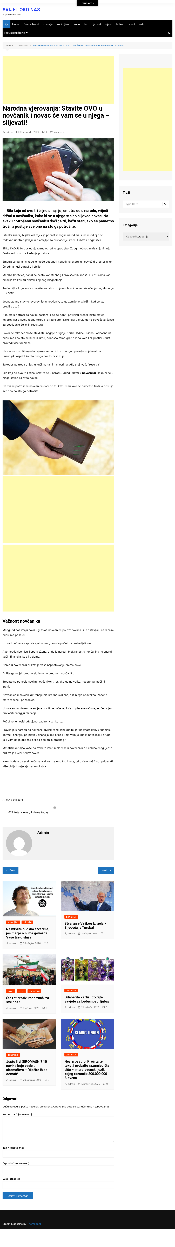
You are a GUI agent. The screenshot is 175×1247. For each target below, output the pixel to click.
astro (142, 24)
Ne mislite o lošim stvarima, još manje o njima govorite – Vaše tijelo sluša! (28, 933)
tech (86, 24)
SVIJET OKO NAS (21, 9)
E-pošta (16, 1163)
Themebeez (34, 1223)
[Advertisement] (58, 80)
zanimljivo (63, 24)
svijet (10, 991)
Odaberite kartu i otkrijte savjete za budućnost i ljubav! (87, 999)
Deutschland (31, 24)
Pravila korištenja (14, 32)
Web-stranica (11, 1178)
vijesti (108, 24)
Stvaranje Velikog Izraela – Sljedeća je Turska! (85, 925)
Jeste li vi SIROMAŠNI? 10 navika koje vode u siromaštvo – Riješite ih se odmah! (26, 1068)
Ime (13, 1147)
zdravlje (48, 24)
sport (132, 24)
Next (104, 870)
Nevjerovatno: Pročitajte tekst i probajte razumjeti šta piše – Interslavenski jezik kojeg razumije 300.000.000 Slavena (86, 1069)
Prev (12, 870)
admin (9, 132)
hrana (76, 24)
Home (15, 24)
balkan (120, 24)
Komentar (17, 1114)
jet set (97, 24)
